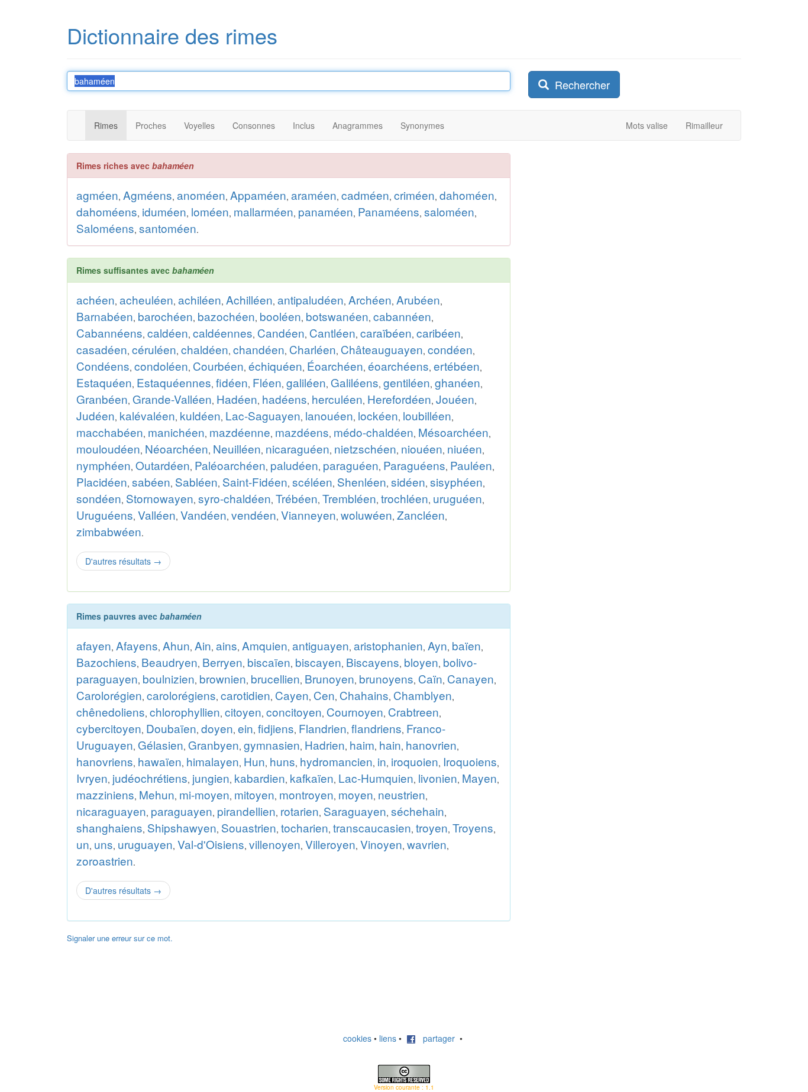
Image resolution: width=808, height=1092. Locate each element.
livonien (437, 778)
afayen (93, 645)
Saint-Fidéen (254, 482)
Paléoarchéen (230, 465)
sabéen (151, 482)
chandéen (259, 349)
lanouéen (329, 415)
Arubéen (418, 299)
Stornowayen (159, 498)
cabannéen (402, 316)
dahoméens (106, 211)
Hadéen (236, 399)
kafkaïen (312, 778)
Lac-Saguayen (262, 415)
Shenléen (361, 482)
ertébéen (457, 366)
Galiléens (355, 382)
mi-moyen (204, 794)
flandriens (376, 728)
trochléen (404, 498)
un (82, 844)
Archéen (370, 299)
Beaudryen (169, 662)
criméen (414, 195)
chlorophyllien (185, 712)
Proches (150, 125)
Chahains (364, 695)
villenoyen (274, 844)
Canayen (470, 678)
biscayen (318, 662)
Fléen (267, 382)
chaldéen (204, 349)
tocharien (304, 827)
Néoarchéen (176, 448)
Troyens (473, 827)
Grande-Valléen (172, 399)
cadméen (365, 195)
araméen (314, 195)
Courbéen (218, 366)
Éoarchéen (335, 366)
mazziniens (105, 794)
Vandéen (203, 515)
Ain (203, 645)
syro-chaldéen (234, 498)
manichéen (176, 432)
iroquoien (414, 761)
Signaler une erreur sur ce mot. (120, 938)
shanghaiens (109, 827)
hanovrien (431, 745)
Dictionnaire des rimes (172, 35)
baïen (466, 645)
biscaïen (268, 662)
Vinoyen (381, 844)
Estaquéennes (174, 382)
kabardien (259, 778)
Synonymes (422, 125)
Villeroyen (330, 844)
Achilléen (249, 299)
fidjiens (276, 728)
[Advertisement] (617, 330)
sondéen (98, 498)
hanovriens (104, 761)
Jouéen (455, 399)
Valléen (157, 515)
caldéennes (223, 333)
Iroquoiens (470, 761)
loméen (210, 211)
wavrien (427, 844)
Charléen (312, 349)
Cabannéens (109, 333)
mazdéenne (239, 432)
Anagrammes (357, 125)
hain (390, 745)
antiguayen (320, 645)
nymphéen (103, 465)
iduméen (164, 211)
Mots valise (647, 125)
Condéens (103, 366)
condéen (450, 349)
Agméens (147, 195)
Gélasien (160, 745)
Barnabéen (104, 316)
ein (245, 728)
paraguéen (351, 465)
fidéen (232, 382)
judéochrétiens (150, 778)
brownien (222, 678)
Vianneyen (308, 515)
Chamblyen (422, 695)
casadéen (101, 349)
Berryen (222, 662)
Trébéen (297, 498)
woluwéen (366, 515)
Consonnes (253, 125)
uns (103, 844)
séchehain (417, 811)
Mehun (156, 794)
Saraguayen (355, 811)
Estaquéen (104, 382)
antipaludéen (310, 299)
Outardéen (162, 465)
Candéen (281, 333)
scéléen (312, 482)
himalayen (212, 761)
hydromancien (336, 761)
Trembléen (349, 498)
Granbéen (102, 399)
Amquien (264, 645)
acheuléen (146, 299)
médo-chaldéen (373, 432)
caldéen (167, 333)
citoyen (243, 712)
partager (435, 1038)
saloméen (449, 211)
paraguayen (181, 811)
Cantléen (332, 333)
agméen (97, 195)
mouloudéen (108, 448)
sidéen (408, 482)
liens (387, 1038)
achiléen (199, 299)
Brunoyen (329, 678)
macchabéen (109, 432)
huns (282, 761)
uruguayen (145, 844)
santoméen (167, 228)
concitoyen (294, 712)
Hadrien (325, 745)
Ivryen (92, 778)
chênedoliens (110, 712)
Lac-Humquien (375, 778)
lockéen (378, 415)
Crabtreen (413, 712)
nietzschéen (365, 448)
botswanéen (337, 316)
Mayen (479, 778)
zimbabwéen (108, 531)
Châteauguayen (382, 349)
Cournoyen (355, 712)
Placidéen (101, 482)
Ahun (176, 645)
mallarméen (263, 211)
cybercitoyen (108, 728)
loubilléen (427, 415)
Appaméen (258, 195)
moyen (355, 794)
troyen (432, 827)
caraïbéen (386, 333)
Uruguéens (104, 515)
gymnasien (272, 745)
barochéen (165, 316)
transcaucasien (372, 827)
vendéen (253, 515)
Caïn (430, 678)
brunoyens (386, 678)
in (381, 761)
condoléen (161, 366)
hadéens (284, 399)
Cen (324, 695)
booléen (280, 316)
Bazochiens (106, 662)
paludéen (294, 465)
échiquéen (275, 366)
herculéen (337, 399)
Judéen (95, 415)
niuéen (464, 448)
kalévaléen (147, 415)
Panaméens (388, 211)
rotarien (299, 811)
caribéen (438, 333)
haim (362, 745)
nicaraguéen (297, 448)
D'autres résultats (123, 561)
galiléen (306, 382)
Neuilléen (237, 448)
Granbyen (213, 745)
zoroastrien (104, 861)
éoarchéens (398, 366)
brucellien (275, 678)
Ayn (437, 645)
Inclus (304, 125)
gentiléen (406, 382)
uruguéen (457, 498)
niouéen (421, 448)
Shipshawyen (181, 827)
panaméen (325, 211)
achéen (95, 299)
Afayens (137, 645)
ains (226, 645)
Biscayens (372, 662)
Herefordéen (399, 399)
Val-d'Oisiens (210, 844)
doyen (217, 728)
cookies (357, 1038)
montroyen (306, 794)
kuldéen (200, 415)
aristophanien (388, 645)
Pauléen (471, 465)
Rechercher (579, 84)
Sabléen (196, 482)
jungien (211, 778)
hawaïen (160, 761)
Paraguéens (414, 465)
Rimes (106, 125)
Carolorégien (109, 695)
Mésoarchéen (453, 432)
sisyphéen (456, 482)
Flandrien (323, 728)
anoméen (201, 195)
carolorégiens (181, 695)
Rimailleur (704, 125)
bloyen (421, 662)
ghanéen (457, 382)
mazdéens (302, 432)
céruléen (154, 349)
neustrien (401, 794)
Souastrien (248, 827)
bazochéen (226, 316)
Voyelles (199, 125)
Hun (254, 761)
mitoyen (254, 794)
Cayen (292, 695)
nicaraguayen (111, 811)
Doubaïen (171, 728)
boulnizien (169, 678)
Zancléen (421, 515)
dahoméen (467, 195)
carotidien (245, 695)
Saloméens (105, 228)
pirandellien (246, 811)
